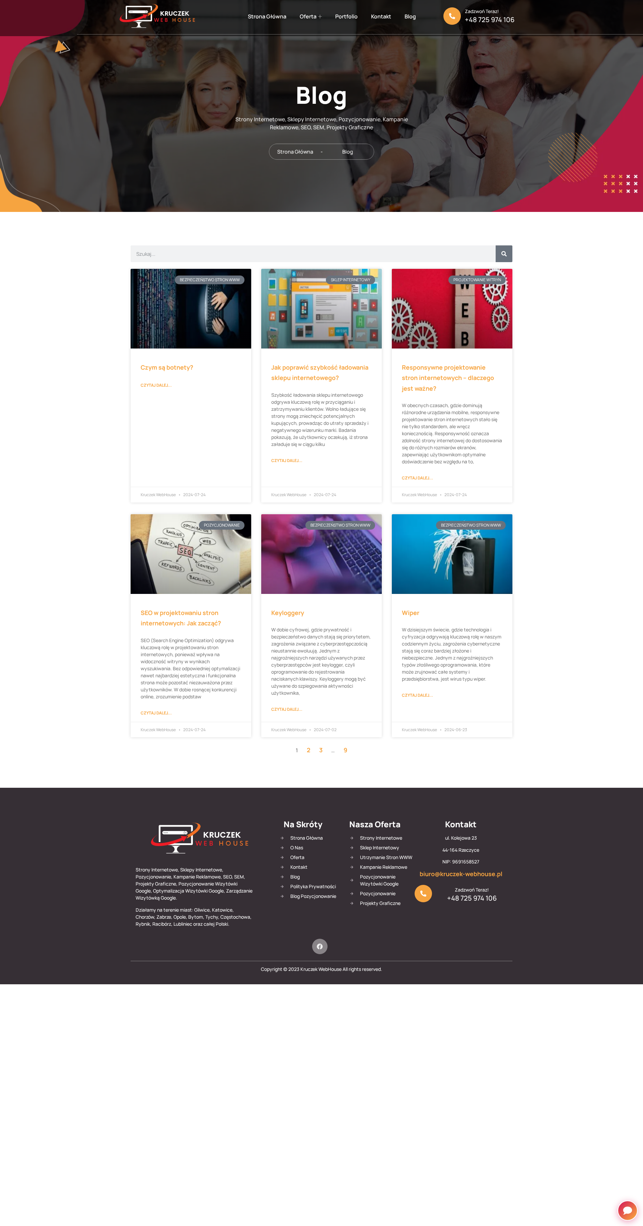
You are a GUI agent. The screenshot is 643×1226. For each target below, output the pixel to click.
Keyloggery (287, 613)
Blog (410, 16)
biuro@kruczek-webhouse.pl (461, 874)
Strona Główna (267, 16)
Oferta (308, 16)
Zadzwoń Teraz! (482, 11)
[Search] (504, 253)
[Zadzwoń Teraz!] (452, 16)
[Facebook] (320, 946)
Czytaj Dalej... (156, 385)
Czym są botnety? (167, 367)
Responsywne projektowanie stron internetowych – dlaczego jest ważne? (448, 377)
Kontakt (381, 16)
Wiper (410, 613)
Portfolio (346, 16)
